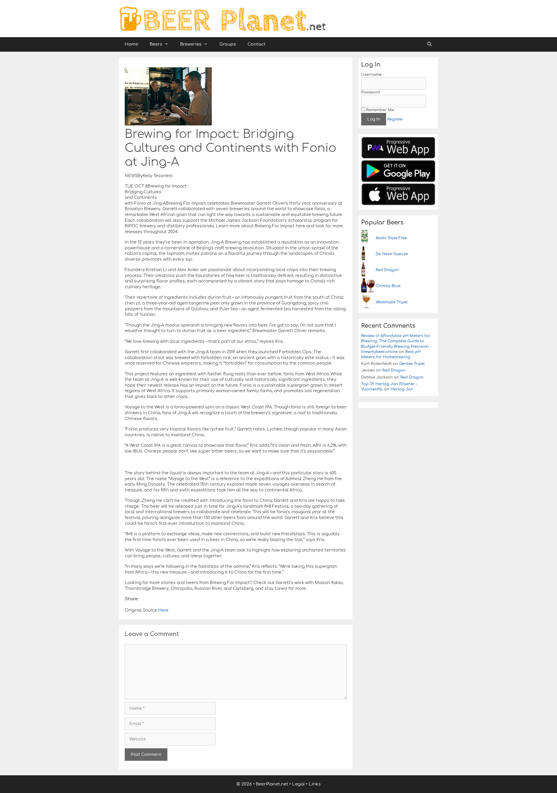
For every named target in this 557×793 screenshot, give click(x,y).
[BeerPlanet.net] (222, 18)
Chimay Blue (388, 286)
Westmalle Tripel (392, 302)
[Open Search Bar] (429, 44)
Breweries (190, 44)
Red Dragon (387, 270)
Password (370, 92)
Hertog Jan (401, 389)
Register (395, 119)
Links (315, 784)
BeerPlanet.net (272, 784)
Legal (298, 784)
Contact (256, 44)
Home (131, 44)
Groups (227, 44)
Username (371, 75)
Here (162, 610)
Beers (156, 44)
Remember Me (379, 110)
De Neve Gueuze (392, 254)
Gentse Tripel (412, 364)
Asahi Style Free (391, 238)
